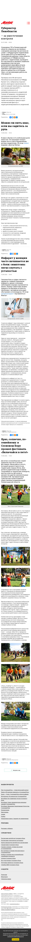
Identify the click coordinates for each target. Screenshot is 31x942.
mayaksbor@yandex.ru (14, 904)
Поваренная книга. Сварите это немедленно (15, 818)
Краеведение (5, 810)
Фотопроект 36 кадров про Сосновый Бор (13, 796)
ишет (27, 143)
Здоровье (7, 250)
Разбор (3, 816)
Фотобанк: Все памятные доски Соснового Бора (14, 799)
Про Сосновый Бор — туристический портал (14, 790)
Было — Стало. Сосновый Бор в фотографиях (14, 794)
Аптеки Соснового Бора (8, 858)
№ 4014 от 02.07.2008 (10, 114)
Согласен (15, 939)
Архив (3, 814)
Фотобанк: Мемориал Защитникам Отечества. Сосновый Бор (15, 807)
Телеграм (4, 874)
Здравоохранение (12, 432)
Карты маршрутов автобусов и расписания (14, 842)
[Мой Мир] (17, 117)
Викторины (4, 812)
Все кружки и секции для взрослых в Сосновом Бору (12, 851)
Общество (8, 112)
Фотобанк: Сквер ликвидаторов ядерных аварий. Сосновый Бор (13, 803)
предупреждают (7, 294)
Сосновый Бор (8, 759)
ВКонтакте (4, 877)
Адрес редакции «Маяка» (7, 893)
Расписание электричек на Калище (12, 840)
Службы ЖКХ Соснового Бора (10, 865)
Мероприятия (15, 759)
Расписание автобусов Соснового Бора (13, 838)
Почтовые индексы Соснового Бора (12, 862)
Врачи (6, 432)
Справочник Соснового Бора (10, 845)
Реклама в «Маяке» (7, 828)
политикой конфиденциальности (15, 936)
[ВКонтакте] (10, 117)
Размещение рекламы (6, 906)
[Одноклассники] (14, 117)
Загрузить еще (16, 770)
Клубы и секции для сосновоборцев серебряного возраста (12, 855)
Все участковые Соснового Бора (11, 860)
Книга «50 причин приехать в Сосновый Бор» (15, 792)
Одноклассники (6, 879)
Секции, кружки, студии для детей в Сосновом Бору (11, 847)
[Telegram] (12, 117)
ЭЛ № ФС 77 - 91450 (22, 901)
